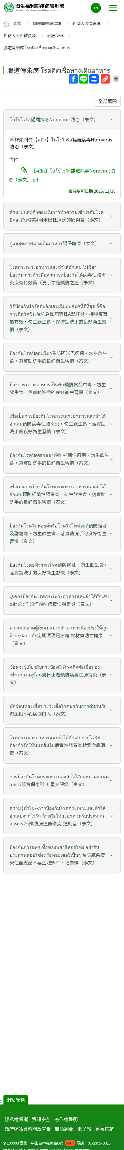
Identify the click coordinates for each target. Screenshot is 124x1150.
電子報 (84, 1128)
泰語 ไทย (55, 35)
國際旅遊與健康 (47, 23)
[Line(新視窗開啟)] (83, 79)
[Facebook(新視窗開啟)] (73, 79)
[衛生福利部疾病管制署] (34, 7)
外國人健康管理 (86, 23)
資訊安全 (41, 1119)
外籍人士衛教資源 (19, 35)
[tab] (62, 120)
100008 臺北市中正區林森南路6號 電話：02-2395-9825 (58, 1143)
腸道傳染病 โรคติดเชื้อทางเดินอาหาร (36, 47)
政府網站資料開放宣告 (28, 1128)
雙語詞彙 (64, 1128)
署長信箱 (104, 1128)
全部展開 (107, 101)
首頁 (18, 23)
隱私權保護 (16, 1119)
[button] (62, 119)
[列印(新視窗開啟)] (94, 79)
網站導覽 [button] (15, 1099)
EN (96, 7)
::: (5, 59)
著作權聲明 (66, 1119)
